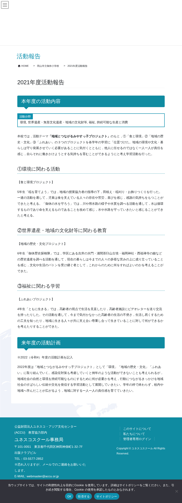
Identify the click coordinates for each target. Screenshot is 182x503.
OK (69, 496)
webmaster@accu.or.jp (43, 476)
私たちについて (134, 434)
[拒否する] (176, 491)
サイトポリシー (106, 496)
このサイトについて (137, 428)
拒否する (84, 496)
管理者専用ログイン (137, 439)
